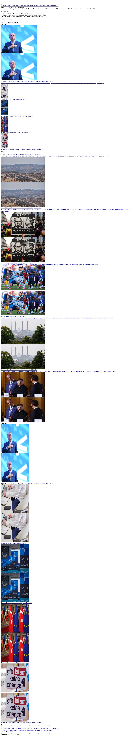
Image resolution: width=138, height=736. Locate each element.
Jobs (13, 730)
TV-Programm (4, 730)
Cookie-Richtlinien (48, 730)
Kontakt (10, 730)
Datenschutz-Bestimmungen (35, 730)
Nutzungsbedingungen (21, 730)
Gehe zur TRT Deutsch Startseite (9, 23)
